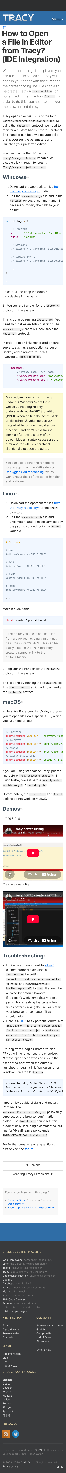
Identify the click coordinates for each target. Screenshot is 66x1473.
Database (17, 1283)
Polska (7, 1403)
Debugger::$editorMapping (25, 472)
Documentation (12, 1353)
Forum (6, 1325)
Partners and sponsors (49, 1325)
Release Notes (11, 1333)
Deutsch (7, 1387)
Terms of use (10, 1466)
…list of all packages (15, 1311)
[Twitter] (16, 1434)
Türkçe (7, 1407)
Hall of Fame (43, 1337)
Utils (22, 1307)
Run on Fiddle (60, 731)
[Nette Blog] (6, 1434)
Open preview (16, 1203)
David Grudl (27, 1462)
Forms (24, 1287)
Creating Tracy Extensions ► (33, 1174)
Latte (25, 1263)
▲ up (60, 1466)
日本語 (6, 1415)
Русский (8, 1411)
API (5, 1361)
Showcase (42, 1341)
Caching (7, 1279)
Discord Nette (11, 1329)
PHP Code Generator (15, 1299)
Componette (43, 1333)
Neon (18, 1295)
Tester (24, 1267)
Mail (15, 1291)
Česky (6, 1383)
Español (7, 1391)
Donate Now (43, 1349)
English (7, 1379)
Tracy (25, 1271)
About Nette (10, 1365)
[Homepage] (18, 17)
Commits (8, 1337)
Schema (20, 1303)
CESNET (40, 1449)
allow (48, 965)
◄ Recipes (33, 1165)
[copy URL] (27, 177)
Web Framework (28, 1259)
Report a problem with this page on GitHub (32, 1207)
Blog (5, 1357)
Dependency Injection (29, 1275)
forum (29, 1149)
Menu (56, 19)
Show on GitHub (17, 1200)
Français (7, 1395)
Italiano (7, 1399)
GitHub (40, 1329)
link (22, 1021)
